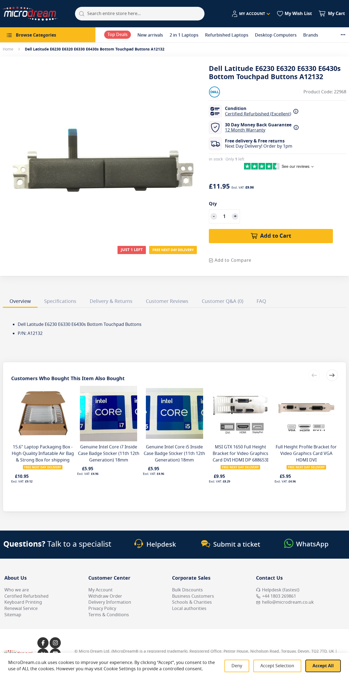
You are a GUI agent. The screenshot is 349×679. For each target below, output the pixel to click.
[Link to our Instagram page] (55, 642)
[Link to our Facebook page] (43, 642)
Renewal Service (21, 608)
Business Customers (193, 596)
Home (8, 49)
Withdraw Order (105, 596)
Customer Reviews (167, 301)
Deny (236, 666)
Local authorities (189, 608)
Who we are (16, 590)
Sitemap (12, 615)
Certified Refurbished (26, 596)
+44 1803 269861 (279, 596)
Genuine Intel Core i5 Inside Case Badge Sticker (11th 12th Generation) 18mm (174, 453)
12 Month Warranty (245, 130)
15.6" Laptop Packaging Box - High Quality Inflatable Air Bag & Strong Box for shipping (43, 453)
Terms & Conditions (108, 615)
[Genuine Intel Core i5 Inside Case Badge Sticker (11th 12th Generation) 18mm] (174, 388)
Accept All (323, 666)
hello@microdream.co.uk (288, 602)
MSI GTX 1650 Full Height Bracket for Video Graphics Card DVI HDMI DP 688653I (240, 453)
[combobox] (139, 13)
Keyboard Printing (23, 602)
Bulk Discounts (187, 590)
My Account (100, 590)
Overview (20, 301)
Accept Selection (277, 666)
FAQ (261, 301)
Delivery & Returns (111, 301)
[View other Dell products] (225, 92)
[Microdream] (30, 13)
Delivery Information (109, 602)
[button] (250, 14)
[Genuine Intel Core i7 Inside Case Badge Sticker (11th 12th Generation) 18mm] (108, 388)
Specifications (60, 301)
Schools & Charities (192, 602)
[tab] (20, 302)
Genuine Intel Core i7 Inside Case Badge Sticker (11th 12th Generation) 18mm (108, 453)
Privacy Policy (102, 608)
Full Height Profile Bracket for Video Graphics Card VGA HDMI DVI (306, 453)
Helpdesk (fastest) (280, 590)
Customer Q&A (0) (222, 301)
